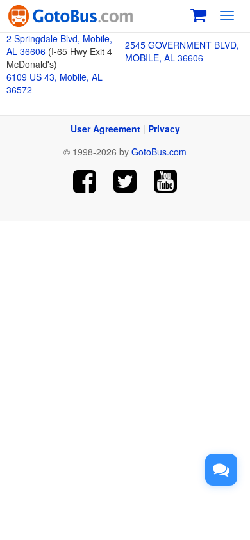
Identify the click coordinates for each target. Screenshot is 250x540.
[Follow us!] (125, 181)
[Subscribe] (165, 181)
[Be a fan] (85, 181)
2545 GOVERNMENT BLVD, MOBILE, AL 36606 (182, 51)
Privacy (164, 128)
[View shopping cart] (198, 13)
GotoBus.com (159, 151)
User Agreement (105, 128)
